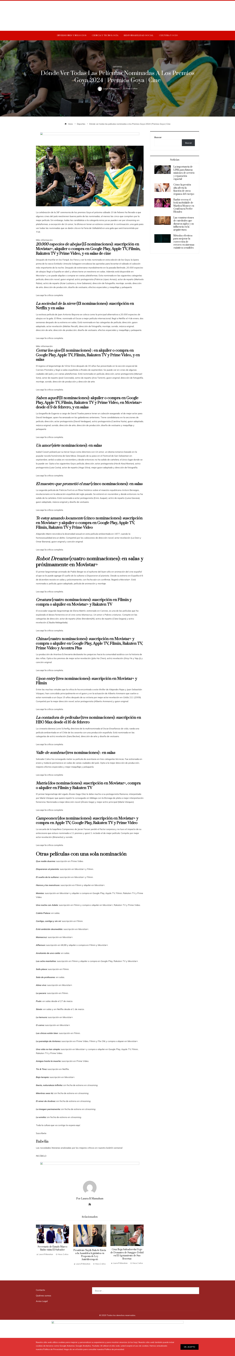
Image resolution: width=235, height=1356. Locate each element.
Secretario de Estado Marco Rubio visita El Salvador (52, 1248)
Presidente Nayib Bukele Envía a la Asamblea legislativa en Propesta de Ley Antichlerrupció (89, 1255)
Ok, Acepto (189, 1347)
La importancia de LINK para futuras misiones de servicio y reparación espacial (184, 173)
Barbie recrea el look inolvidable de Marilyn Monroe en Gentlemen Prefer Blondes (183, 206)
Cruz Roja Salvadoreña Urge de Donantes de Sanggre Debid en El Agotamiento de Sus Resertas (126, 1254)
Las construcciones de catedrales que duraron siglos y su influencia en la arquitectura (183, 223)
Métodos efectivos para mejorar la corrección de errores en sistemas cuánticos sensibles (183, 241)
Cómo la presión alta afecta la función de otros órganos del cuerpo (183, 189)
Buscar (158, 137)
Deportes (117, 67)
